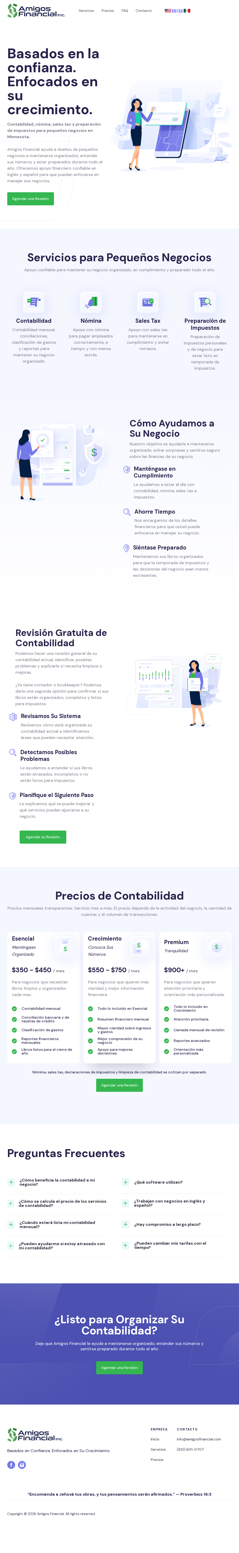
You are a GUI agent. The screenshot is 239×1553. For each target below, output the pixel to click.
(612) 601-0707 (190, 1449)
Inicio (155, 1439)
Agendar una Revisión (30, 198)
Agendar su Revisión (43, 837)
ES (181, 11)
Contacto (144, 10)
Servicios (86, 10)
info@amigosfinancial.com (199, 1439)
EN (174, 11)
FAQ (125, 10)
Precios (108, 10)
